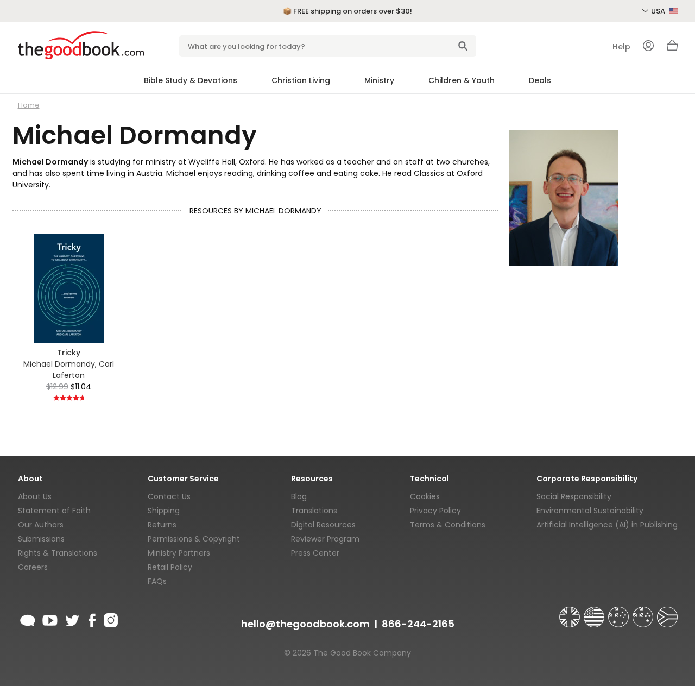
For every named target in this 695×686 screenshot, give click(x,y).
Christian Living (300, 80)
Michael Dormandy (59, 363)
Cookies (425, 496)
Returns (162, 524)
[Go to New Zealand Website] (644, 612)
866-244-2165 (418, 624)
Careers (33, 567)
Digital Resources (323, 524)
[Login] (648, 46)
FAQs (157, 581)
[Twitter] (71, 618)
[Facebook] (91, 618)
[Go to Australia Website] (619, 612)
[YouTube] (50, 618)
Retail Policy (170, 567)
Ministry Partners (179, 552)
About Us (35, 496)
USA (659, 11)
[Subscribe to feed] (27, 618)
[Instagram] (109, 618)
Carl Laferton (83, 369)
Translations (314, 510)
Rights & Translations (57, 552)
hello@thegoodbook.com (305, 624)
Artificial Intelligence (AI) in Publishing (607, 524)
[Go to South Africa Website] (667, 612)
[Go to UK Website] (570, 612)
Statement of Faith (54, 510)
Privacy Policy (435, 510)
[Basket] (672, 48)
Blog (299, 496)
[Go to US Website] (595, 612)
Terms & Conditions (447, 524)
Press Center (315, 552)
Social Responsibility (573, 496)
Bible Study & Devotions (190, 80)
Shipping (164, 510)
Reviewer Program (325, 538)
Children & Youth (461, 80)
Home (29, 105)
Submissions (41, 538)
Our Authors (41, 524)
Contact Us (169, 496)
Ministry (379, 80)
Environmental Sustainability (589, 510)
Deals (540, 80)
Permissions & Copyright (194, 538)
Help (621, 47)
